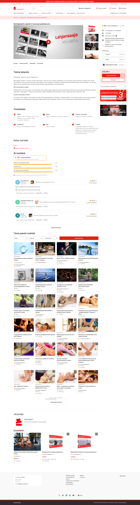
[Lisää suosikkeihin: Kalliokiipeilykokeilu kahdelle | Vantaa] (53, 295)
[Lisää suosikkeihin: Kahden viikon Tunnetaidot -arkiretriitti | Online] (32, 295)
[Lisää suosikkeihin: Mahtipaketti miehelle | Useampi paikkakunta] (96, 434)
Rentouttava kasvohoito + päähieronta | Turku (42, 386)
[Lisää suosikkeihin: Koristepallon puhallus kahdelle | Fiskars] (32, 243)
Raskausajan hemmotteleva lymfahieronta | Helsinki (65, 310)
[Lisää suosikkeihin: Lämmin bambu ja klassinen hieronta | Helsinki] (32, 344)
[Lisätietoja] (116, 36)
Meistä (82, 475)
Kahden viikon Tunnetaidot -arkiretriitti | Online (22, 310)
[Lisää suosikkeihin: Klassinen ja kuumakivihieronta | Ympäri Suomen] (96, 319)
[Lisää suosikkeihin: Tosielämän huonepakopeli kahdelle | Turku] (75, 270)
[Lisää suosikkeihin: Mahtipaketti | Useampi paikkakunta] (68, 434)
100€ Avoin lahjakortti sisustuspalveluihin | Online (22, 284)
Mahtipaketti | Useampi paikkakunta (52, 452)
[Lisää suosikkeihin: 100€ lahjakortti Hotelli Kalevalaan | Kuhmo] (96, 243)
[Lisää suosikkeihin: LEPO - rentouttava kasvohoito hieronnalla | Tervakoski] (75, 371)
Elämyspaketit (22, 17)
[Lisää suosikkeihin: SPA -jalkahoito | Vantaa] (32, 371)
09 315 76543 (21, 477)
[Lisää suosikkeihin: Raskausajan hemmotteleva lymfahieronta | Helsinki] (75, 295)
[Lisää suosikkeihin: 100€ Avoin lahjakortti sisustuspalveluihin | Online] (32, 270)
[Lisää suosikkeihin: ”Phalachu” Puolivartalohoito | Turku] (96, 371)
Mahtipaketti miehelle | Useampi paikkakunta (83, 452)
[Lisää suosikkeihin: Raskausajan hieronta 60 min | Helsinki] (75, 319)
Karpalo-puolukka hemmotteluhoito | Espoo (64, 358)
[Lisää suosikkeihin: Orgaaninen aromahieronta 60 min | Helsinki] (32, 319)
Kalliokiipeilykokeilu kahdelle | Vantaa (43, 310)
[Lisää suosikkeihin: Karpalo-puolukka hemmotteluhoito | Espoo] (75, 344)
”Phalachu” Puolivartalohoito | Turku (87, 386)
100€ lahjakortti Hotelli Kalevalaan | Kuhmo (88, 258)
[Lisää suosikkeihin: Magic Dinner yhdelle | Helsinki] (75, 243)
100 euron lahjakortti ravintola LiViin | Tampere (44, 258)
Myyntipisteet (69, 484)
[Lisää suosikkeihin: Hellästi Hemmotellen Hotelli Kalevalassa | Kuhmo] (39, 434)
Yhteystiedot (69, 482)
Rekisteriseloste (70, 475)
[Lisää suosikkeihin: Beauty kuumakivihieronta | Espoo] (53, 319)
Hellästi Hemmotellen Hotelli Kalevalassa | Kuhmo (26, 453)
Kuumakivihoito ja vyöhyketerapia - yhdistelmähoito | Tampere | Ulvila (88, 311)
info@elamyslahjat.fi (22, 484)
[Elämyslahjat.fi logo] (19, 9)
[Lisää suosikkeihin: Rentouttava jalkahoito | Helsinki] (53, 344)
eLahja (67, 479)
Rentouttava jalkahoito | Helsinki (44, 357)
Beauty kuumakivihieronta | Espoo (45, 333)
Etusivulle (16, 17)
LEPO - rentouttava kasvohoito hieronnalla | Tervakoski (65, 386)
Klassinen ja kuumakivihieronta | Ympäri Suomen (87, 334)
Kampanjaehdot (70, 477)
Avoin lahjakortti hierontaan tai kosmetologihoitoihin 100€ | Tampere (87, 359)
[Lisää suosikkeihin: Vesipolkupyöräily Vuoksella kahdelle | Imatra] (53, 270)
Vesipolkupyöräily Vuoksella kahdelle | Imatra (43, 284)
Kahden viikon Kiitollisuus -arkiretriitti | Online (86, 284)
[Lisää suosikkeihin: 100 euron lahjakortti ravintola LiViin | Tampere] (53, 243)
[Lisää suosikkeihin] (123, 75)
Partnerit (82, 477)
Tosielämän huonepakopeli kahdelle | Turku (64, 284)
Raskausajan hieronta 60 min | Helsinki (65, 334)
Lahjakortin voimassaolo (72, 480)
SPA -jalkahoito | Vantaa (21, 385)
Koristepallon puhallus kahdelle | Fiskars (23, 258)
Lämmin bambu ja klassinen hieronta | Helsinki (22, 358)
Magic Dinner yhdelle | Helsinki (66, 257)
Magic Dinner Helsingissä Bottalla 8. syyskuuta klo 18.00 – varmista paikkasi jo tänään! (70, 1)
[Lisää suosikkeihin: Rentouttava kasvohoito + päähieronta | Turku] (53, 371)
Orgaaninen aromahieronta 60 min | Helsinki (23, 334)
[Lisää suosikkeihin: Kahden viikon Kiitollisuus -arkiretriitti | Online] (96, 270)
